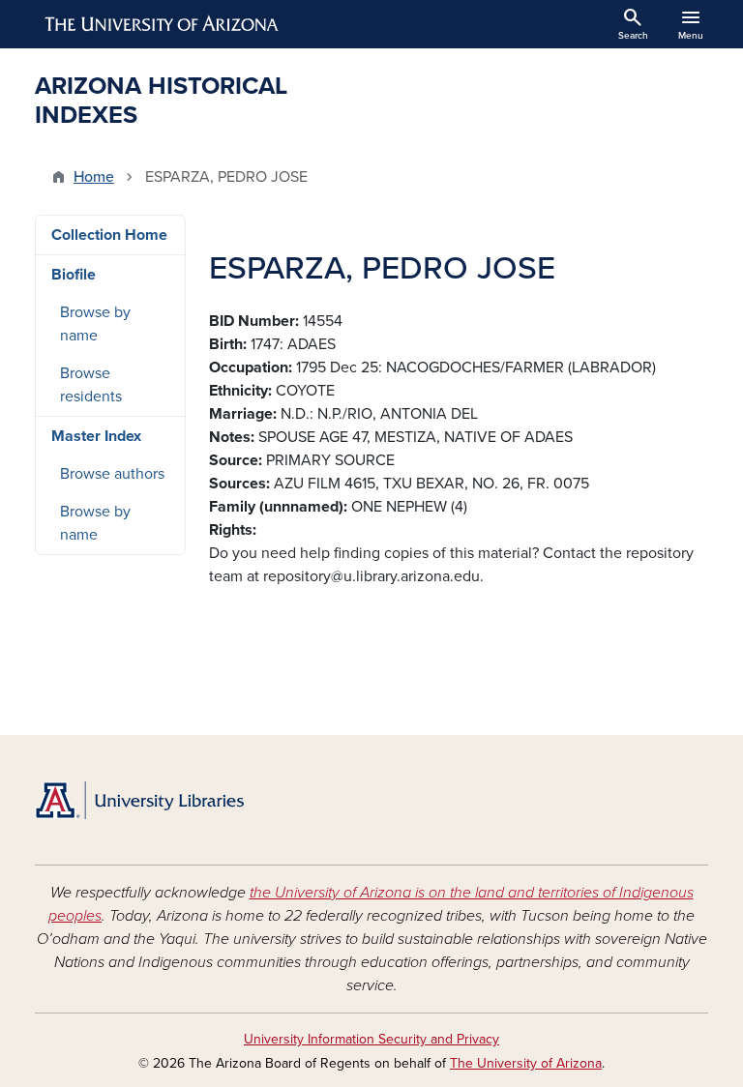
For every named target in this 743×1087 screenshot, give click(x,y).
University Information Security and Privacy (371, 1039)
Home (94, 177)
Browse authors (112, 474)
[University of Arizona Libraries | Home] (139, 800)
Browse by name (95, 324)
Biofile (73, 274)
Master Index (96, 436)
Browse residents (91, 385)
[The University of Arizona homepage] (162, 24)
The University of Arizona (526, 1063)
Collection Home (109, 235)
